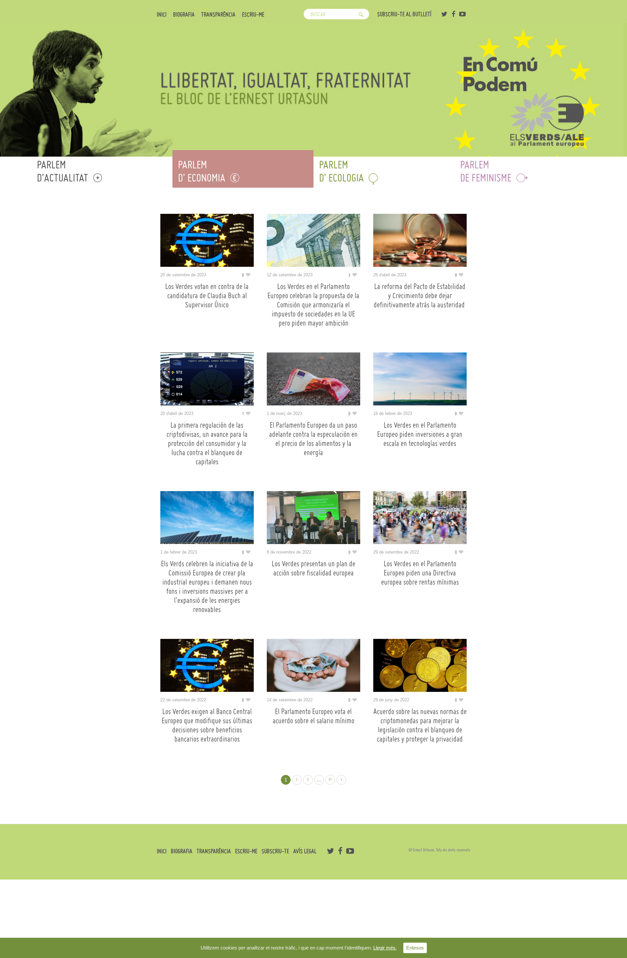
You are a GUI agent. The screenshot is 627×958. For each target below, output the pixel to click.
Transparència (218, 14)
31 (330, 780)
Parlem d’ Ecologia (341, 171)
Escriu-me (253, 14)
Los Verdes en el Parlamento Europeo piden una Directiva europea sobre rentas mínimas (420, 573)
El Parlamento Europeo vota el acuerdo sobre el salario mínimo (313, 716)
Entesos (415, 947)
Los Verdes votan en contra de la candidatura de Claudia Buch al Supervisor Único (207, 295)
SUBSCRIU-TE (275, 851)
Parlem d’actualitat (62, 171)
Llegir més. (385, 947)
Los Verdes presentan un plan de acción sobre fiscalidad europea (313, 568)
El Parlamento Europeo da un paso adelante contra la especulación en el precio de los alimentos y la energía (313, 438)
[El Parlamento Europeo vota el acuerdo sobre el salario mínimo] (313, 665)
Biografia (184, 14)
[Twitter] (444, 14)
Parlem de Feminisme (485, 171)
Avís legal (304, 851)
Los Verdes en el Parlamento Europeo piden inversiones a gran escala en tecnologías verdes (419, 434)
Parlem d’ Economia (201, 171)
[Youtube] (462, 14)
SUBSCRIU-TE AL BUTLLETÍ (404, 14)
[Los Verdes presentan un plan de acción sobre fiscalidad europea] (313, 517)
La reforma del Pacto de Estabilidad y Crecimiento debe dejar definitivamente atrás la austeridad (420, 295)
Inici (162, 14)
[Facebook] (453, 14)
